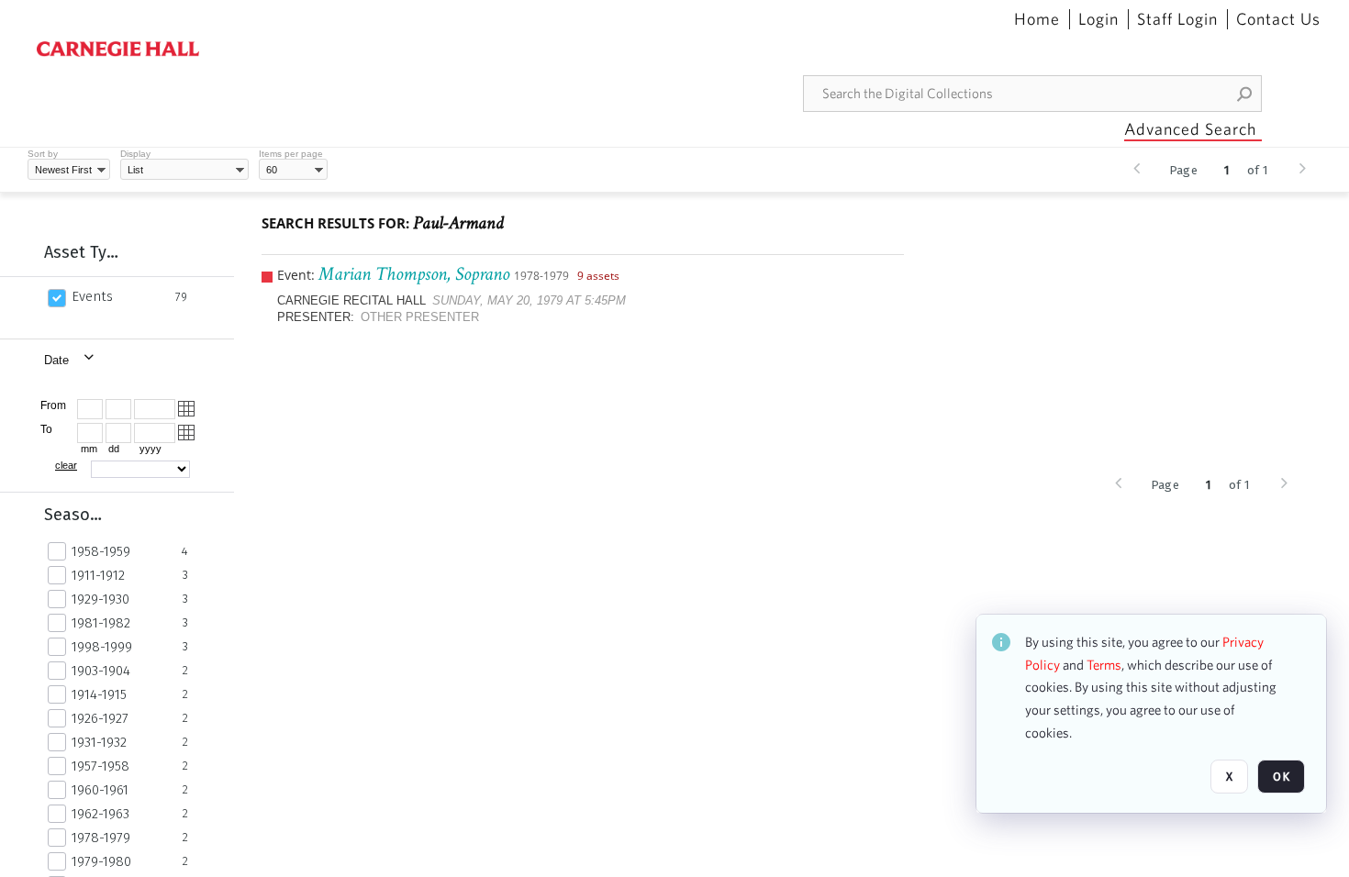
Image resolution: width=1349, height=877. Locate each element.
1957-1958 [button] (100, 766)
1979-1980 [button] (101, 861)
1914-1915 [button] (99, 694)
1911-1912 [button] (98, 575)
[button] (1245, 93)
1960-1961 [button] (100, 790)
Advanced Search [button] (1190, 128)
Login (1098, 19)
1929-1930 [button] (100, 599)
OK (1281, 776)
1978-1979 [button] (101, 837)
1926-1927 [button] (100, 718)
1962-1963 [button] (100, 813)
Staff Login (1177, 19)
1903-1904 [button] (101, 670)
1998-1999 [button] (102, 646)
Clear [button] (66, 465)
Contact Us (1278, 19)
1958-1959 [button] (101, 551)
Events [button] (92, 296)
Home (1037, 19)
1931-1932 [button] (99, 742)
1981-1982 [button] (101, 623)
